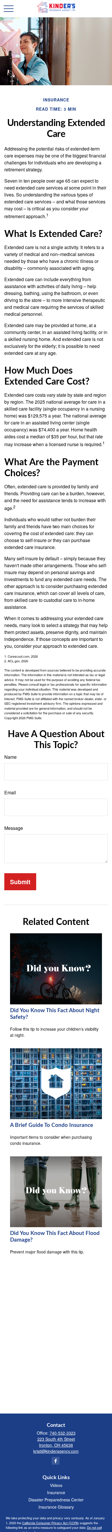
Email (10, 792)
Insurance (56, 1492)
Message (13, 828)
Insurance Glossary (56, 1507)
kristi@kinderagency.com (56, 1451)
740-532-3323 (63, 1433)
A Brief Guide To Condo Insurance (51, 1125)
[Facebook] (55, 1461)
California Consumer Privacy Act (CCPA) (50, 1522)
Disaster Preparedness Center (56, 1500)
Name (10, 757)
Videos (56, 1485)
